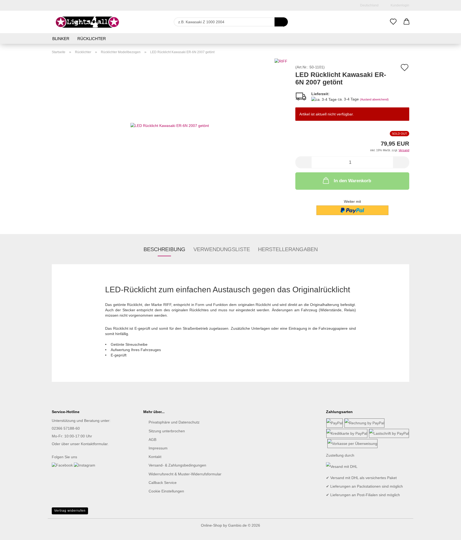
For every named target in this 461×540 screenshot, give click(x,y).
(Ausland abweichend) (374, 99)
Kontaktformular (94, 444)
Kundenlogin (399, 5)
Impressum (158, 448)
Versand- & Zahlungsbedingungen (177, 465)
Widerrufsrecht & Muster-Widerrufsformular (185, 474)
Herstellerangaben (288, 249)
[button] (406, 22)
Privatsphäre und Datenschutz (174, 422)
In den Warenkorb (352, 180)
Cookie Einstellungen (166, 491)
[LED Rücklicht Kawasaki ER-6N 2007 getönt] (169, 125)
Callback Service (163, 482)
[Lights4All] (87, 22)
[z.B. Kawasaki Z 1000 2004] (281, 21)
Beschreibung (164, 249)
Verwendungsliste (221, 249)
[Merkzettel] (393, 22)
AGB (152, 439)
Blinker (60, 38)
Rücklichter (91, 38)
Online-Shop (211, 525)
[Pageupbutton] (446, 532)
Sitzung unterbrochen (167, 431)
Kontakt (155, 456)
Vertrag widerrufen (70, 510)
